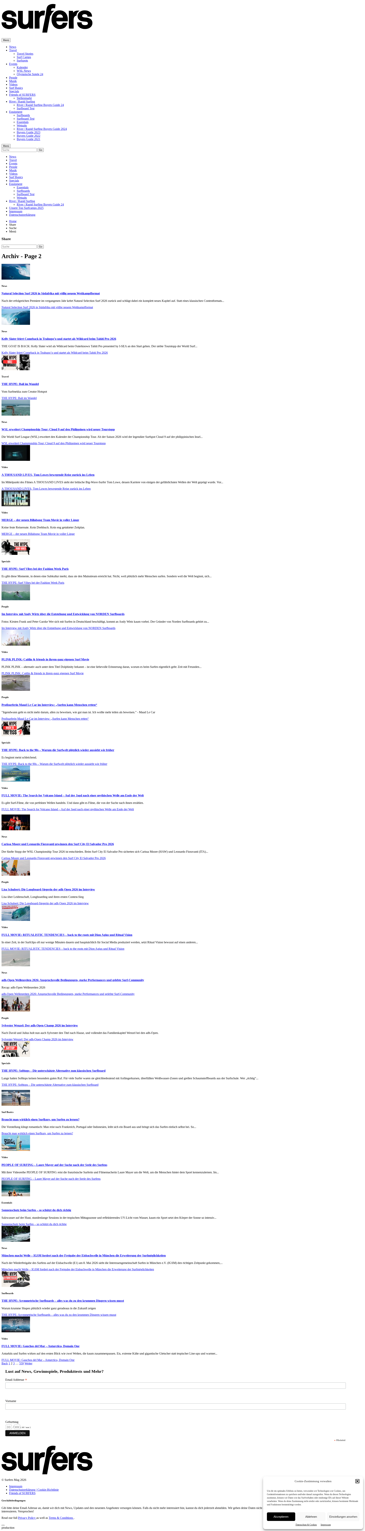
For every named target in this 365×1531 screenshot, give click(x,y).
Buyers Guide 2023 (28, 132)
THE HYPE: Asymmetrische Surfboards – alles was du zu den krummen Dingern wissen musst (63, 1300)
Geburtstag (11, 1421)
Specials (14, 91)
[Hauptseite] (47, 30)
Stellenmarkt (24, 98)
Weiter (28, 1363)
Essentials (23, 122)
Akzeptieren (281, 1516)
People (13, 77)
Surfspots (22, 60)
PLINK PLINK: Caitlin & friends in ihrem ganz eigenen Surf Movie (45, 659)
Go (40, 150)
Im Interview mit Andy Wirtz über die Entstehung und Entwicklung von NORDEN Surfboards (63, 614)
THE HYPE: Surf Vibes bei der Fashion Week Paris (35, 568)
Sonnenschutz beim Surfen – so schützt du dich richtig (36, 1210)
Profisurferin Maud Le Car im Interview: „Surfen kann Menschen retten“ (49, 704)
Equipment (15, 111)
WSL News (24, 70)
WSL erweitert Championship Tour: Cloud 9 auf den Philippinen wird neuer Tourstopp (58, 429)
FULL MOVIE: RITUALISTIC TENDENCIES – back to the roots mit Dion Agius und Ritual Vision (67, 934)
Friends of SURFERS (22, 94)
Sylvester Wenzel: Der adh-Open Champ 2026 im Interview (40, 1025)
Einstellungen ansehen (343, 1516)
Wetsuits (22, 125)
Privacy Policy (27, 1517)
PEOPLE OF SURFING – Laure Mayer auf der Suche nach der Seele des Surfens (54, 1164)
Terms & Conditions (61, 1517)
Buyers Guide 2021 (28, 139)
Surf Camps (24, 57)
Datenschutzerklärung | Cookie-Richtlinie (34, 1489)
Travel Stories (25, 53)
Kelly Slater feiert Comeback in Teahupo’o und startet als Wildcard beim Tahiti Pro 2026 (59, 338)
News (12, 46)
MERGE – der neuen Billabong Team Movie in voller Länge (40, 520)
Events (13, 64)
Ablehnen (311, 1516)
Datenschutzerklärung (22, 214)
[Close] (3, 1525)
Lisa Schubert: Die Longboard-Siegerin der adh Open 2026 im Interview (48, 889)
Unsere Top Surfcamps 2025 (26, 208)
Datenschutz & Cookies (306, 1524)
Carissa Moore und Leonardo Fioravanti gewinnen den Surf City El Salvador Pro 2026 (58, 844)
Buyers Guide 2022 (28, 135)
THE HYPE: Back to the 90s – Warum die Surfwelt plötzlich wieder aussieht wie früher (58, 750)
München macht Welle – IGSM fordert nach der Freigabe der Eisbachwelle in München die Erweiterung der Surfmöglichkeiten (84, 1255)
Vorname (10, 1401)
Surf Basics (16, 87)
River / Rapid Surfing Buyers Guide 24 (40, 105)
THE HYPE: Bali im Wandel (20, 384)
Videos (13, 84)
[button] (357, 1481)
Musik (13, 81)
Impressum (326, 1524)
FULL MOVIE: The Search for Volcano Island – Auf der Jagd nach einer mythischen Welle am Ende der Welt (73, 795)
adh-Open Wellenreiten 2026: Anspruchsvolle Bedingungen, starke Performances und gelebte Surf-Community (73, 980)
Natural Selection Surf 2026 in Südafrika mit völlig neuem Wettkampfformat (51, 293)
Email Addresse (16, 1380)
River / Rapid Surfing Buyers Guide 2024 (42, 128)
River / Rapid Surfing (22, 101)
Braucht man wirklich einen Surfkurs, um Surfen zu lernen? (40, 1119)
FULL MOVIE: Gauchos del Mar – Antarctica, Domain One (40, 1346)
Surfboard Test (25, 108)
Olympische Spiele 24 (30, 74)
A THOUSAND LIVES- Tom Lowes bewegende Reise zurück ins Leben (48, 474)
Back (5, 1363)
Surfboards (23, 115)
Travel (13, 50)
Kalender (22, 67)
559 (21, 1363)
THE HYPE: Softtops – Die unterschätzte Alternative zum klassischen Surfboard (54, 1070)
